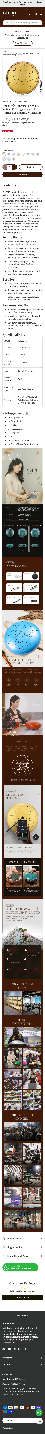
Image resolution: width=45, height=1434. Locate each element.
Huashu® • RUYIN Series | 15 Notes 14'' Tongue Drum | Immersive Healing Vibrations (21, 54)
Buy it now (22, 174)
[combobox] (22, 22)
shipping (23, 123)
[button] (36, 13)
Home (4, 52)
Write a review (22, 1297)
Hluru (10, 1428)
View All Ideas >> (22, 43)
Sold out (30, 167)
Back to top (21, 1315)
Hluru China (7, 102)
